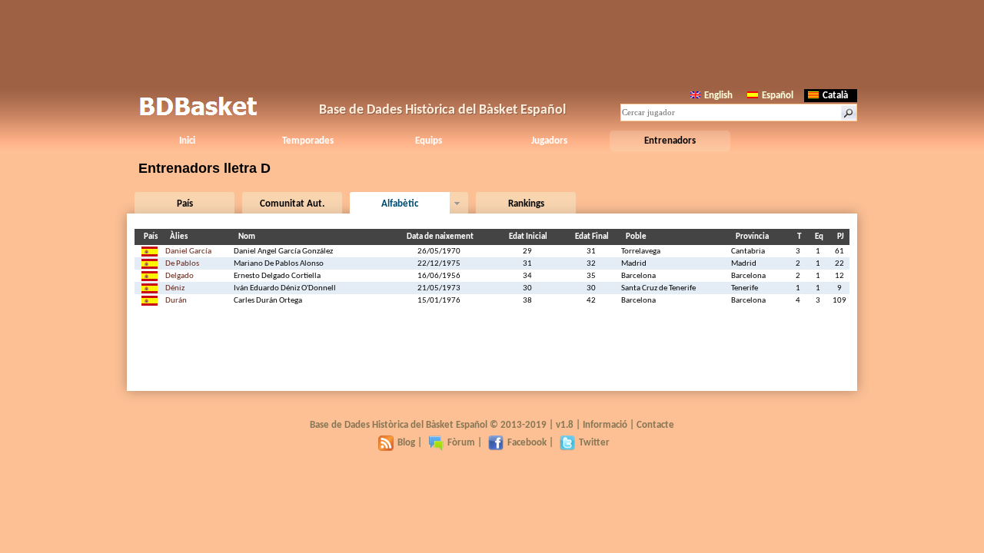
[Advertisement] (492, 42)
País (185, 204)
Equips (428, 141)
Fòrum (461, 443)
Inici (187, 141)
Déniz (174, 288)
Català (835, 96)
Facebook (527, 443)
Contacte (655, 425)
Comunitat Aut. (292, 204)
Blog (406, 443)
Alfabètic (399, 204)
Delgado (179, 276)
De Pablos (182, 264)
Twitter (594, 443)
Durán (176, 300)
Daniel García (188, 251)
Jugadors (549, 141)
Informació (605, 425)
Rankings (526, 204)
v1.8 (564, 425)
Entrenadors (670, 141)
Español (777, 96)
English (718, 96)
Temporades (308, 141)
